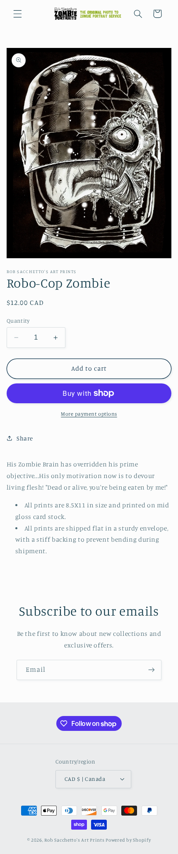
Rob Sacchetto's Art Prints (74, 840)
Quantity (18, 320)
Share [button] (25, 438)
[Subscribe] (151, 670)
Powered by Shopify (128, 840)
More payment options (89, 414)
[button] (17, 13)
